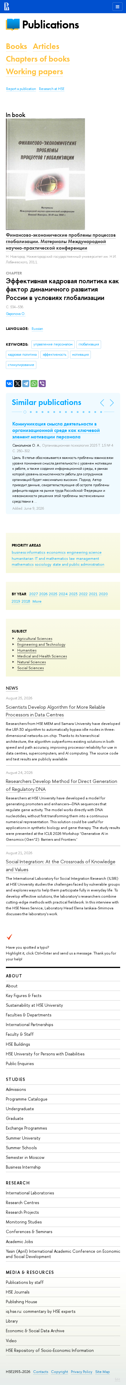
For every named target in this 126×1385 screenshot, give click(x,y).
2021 (93, 593)
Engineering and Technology (41, 644)
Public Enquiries (20, 1063)
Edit (117, 1379)
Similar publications (46, 402)
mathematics (22, 564)
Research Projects (22, 1212)
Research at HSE (51, 89)
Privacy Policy (81, 1371)
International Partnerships (29, 1024)
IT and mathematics (51, 558)
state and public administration (78, 564)
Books (16, 46)
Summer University (23, 1138)
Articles (46, 46)
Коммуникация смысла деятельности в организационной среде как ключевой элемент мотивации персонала (56, 430)
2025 (53, 593)
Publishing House (21, 1301)
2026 (43, 593)
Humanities (26, 650)
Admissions (16, 1089)
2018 (26, 601)
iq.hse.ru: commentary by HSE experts (40, 1311)
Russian (37, 328)
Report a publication (21, 89)
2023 (73, 593)
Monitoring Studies (24, 1222)
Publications (50, 24)
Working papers (34, 71)
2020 (103, 593)
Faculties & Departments (28, 1015)
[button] (25, 412)
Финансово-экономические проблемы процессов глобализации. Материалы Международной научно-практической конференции (61, 241)
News (12, 688)
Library (12, 1321)
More (37, 601)
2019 (16, 601)
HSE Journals (17, 1292)
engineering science (84, 552)
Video (11, 1340)
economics (56, 552)
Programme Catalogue (26, 1099)
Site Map (102, 1371)
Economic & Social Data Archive (35, 1330)
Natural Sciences (31, 661)
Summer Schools (21, 1147)
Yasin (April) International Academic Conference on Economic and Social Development (63, 1253)
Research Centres (22, 1202)
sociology (43, 564)
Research (18, 1183)
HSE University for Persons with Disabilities (45, 1054)
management (87, 558)
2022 (83, 593)
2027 (33, 593)
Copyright (59, 1371)
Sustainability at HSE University (34, 1005)
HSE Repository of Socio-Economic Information (50, 1350)
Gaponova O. (15, 313)
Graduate (14, 1118)
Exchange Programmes (26, 1128)
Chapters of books (38, 59)
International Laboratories (30, 1193)
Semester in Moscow (25, 1157)
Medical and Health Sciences (42, 656)
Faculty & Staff (20, 1034)
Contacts (40, 1371)
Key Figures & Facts (23, 995)
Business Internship (23, 1167)
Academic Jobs (19, 1241)
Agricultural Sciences (34, 638)
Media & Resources (30, 1272)
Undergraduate (20, 1108)
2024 (63, 593)
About (14, 976)
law (72, 558)
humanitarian (22, 558)
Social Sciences (30, 667)
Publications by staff (25, 1282)
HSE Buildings (18, 1044)
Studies (15, 1079)
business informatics (28, 552)
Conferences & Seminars (29, 1231)
